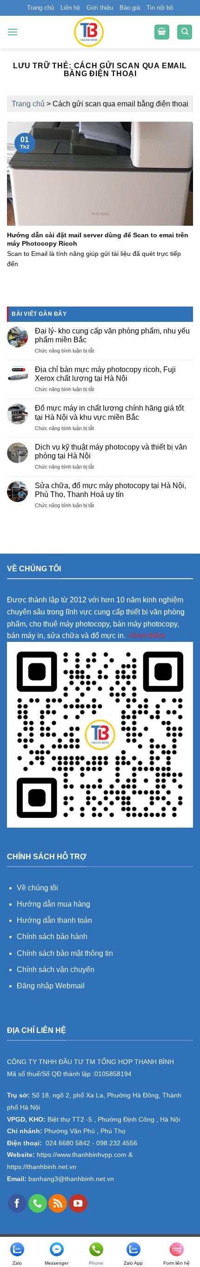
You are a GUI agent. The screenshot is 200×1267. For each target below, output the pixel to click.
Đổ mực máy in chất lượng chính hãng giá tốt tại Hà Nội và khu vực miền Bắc (109, 412)
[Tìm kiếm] (184, 32)
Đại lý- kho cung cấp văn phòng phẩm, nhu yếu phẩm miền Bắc (112, 335)
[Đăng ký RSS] (57, 1203)
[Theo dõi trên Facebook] (17, 1203)
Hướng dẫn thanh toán (54, 920)
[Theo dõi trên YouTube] (78, 1203)
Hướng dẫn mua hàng (54, 904)
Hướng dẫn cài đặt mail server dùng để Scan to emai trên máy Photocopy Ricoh (97, 239)
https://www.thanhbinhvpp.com (81, 1154)
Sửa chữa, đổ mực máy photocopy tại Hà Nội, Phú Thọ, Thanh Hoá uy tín (110, 490)
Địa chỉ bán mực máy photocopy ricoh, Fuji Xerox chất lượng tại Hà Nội (105, 374)
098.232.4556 (116, 1143)
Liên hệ (70, 7)
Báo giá (130, 7)
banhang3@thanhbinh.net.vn (70, 1179)
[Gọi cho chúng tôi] (37, 1203)
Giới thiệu (100, 7)
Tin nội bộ (160, 7)
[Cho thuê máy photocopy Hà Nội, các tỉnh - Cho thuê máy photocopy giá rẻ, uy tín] (89, 32)
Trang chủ (40, 7)
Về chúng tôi (37, 888)
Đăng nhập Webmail (51, 986)
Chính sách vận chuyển (55, 969)
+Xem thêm (146, 636)
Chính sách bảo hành (52, 936)
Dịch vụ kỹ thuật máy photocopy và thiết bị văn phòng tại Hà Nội (111, 451)
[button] (12, 31)
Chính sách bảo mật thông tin (65, 953)
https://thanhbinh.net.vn (41, 1166)
